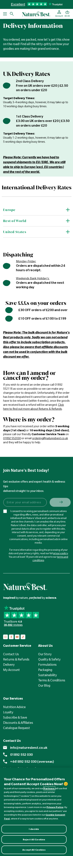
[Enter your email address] (25, 502)
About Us (45, 646)
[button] (67, 14)
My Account (11, 670)
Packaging (45, 670)
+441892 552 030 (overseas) (32, 761)
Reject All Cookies (34, 839)
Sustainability (47, 675)
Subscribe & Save (15, 717)
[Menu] (5, 14)
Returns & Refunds (16, 659)
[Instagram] (5, 637)
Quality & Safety (49, 659)
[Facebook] (11, 637)
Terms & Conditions (51, 680)
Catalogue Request (16, 728)
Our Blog (44, 685)
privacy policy (60, 553)
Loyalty (8, 712)
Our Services (13, 698)
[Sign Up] (60, 502)
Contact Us (11, 654)
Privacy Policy (55, 807)
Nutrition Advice (14, 707)
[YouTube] (17, 637)
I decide (34, 829)
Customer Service (17, 646)
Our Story (45, 654)
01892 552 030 (21, 755)
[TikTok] (23, 637)
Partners (49, 788)
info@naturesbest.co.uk (28, 748)
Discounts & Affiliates (18, 723)
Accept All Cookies (33, 849)
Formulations (47, 664)
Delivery (9, 664)
